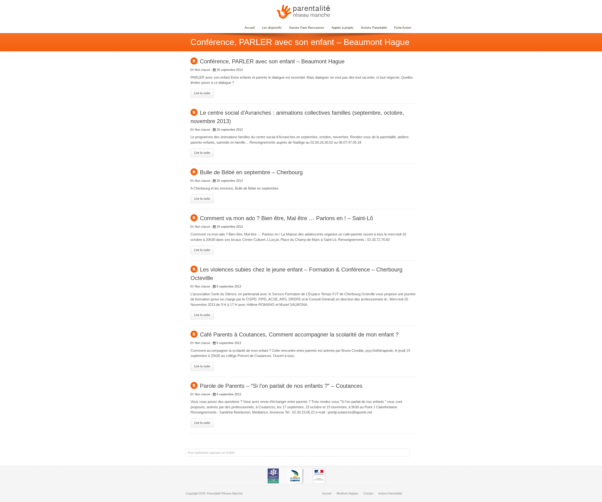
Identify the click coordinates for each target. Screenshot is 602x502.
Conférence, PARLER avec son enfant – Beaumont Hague (272, 61)
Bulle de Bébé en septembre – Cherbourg (251, 172)
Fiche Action (402, 27)
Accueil (250, 27)
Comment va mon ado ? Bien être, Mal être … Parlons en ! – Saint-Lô (286, 218)
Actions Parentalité (374, 27)
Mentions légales (347, 493)
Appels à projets (343, 27)
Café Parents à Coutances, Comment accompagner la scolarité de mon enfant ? (299, 334)
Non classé (202, 70)
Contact (368, 493)
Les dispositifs (270, 27)
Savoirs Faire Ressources (304, 27)
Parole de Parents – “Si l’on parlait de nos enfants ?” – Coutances (281, 386)
